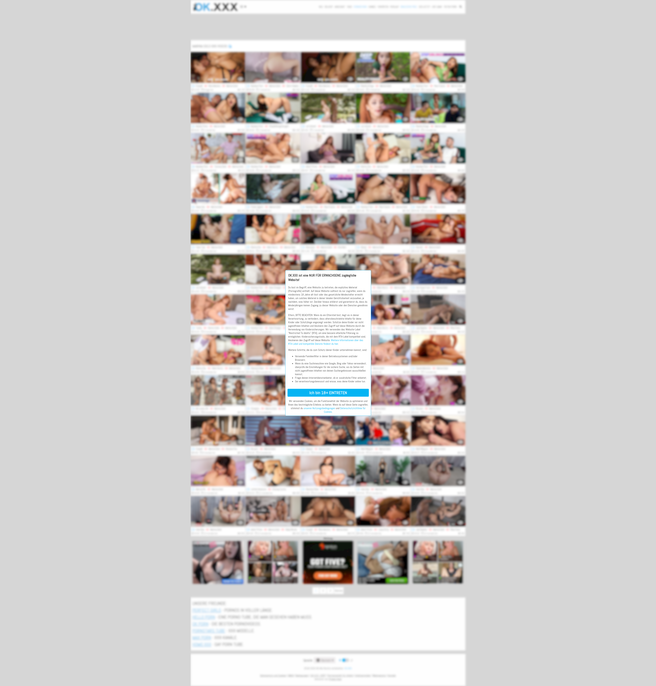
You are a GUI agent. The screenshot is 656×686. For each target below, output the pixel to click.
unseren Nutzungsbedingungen (319, 408)
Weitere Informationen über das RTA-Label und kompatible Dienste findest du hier (325, 342)
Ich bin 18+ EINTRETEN (328, 392)
